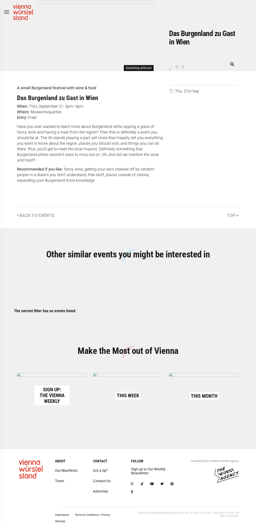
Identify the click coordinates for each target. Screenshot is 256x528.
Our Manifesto (66, 470)
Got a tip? (100, 470)
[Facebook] (132, 492)
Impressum (62, 514)
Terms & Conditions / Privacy (92, 514)
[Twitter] (162, 484)
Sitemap (60, 521)
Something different (139, 68)
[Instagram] (132, 484)
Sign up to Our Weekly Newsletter (148, 471)
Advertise (100, 491)
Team (59, 481)
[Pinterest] (172, 484)
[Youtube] (152, 484)
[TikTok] (142, 484)
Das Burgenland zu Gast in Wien (57, 98)
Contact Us (102, 481)
